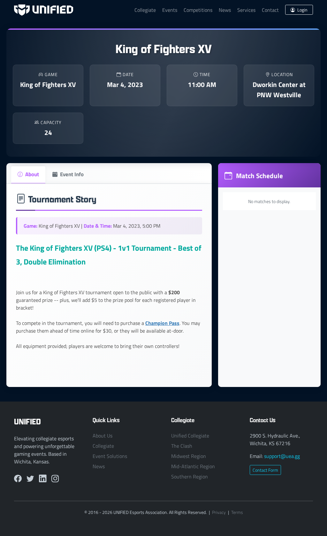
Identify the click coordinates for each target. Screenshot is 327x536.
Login (302, 10)
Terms (237, 512)
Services (246, 9)
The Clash (181, 445)
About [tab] (32, 174)
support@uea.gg (282, 456)
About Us (102, 435)
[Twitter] (30, 478)
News (225, 9)
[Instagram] (55, 478)
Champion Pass (162, 323)
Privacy (219, 512)
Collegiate (145, 9)
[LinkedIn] (42, 478)
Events (169, 9)
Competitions (198, 9)
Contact (270, 9)
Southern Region (189, 476)
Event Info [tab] (72, 174)
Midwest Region (188, 456)
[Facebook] (17, 478)
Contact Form (265, 470)
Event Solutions (110, 456)
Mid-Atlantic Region (193, 466)
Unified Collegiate (190, 435)
